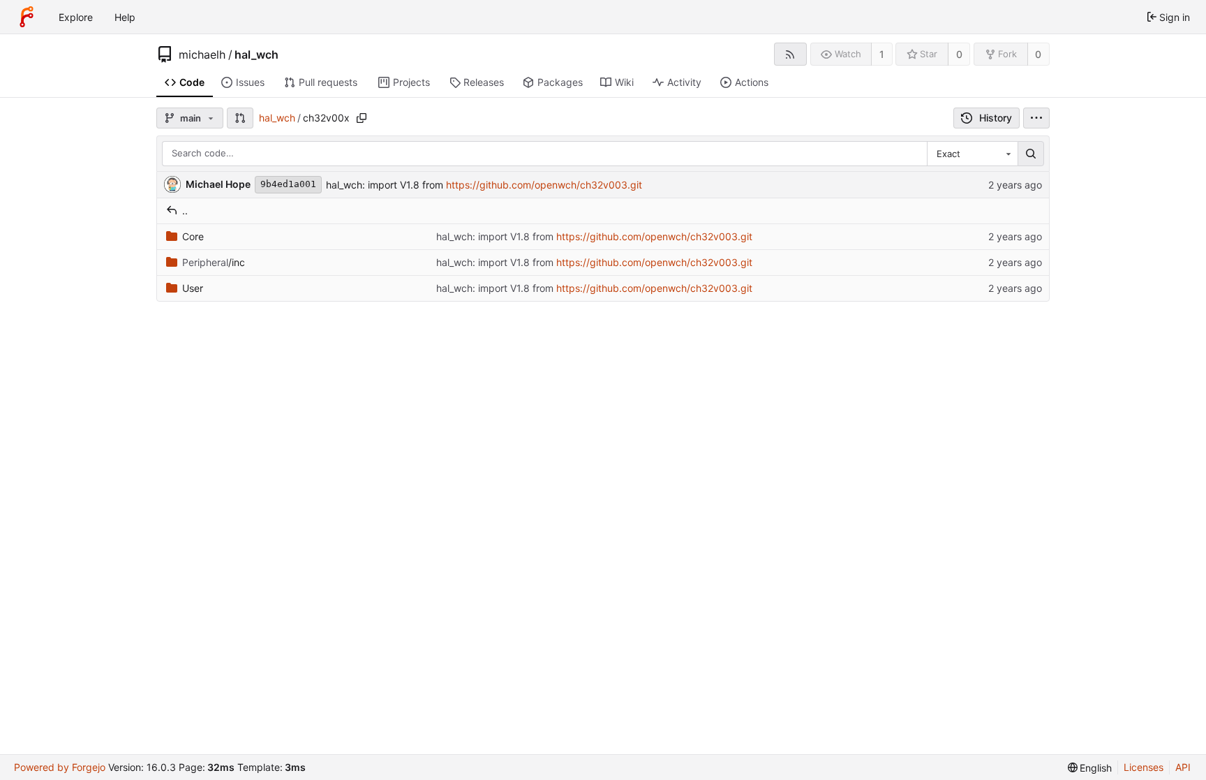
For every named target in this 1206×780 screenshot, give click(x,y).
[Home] (26, 16)
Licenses (1143, 767)
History (995, 118)
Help (124, 17)
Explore (76, 17)
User (192, 288)
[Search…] (1031, 153)
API (1183, 767)
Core (193, 236)
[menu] (1036, 118)
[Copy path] (361, 118)
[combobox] (972, 153)
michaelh (202, 54)
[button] (240, 118)
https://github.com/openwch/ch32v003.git (544, 185)
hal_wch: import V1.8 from (386, 185)
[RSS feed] (790, 54)
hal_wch (256, 54)
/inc (213, 262)
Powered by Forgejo (59, 767)
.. (185, 210)
